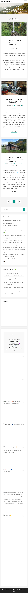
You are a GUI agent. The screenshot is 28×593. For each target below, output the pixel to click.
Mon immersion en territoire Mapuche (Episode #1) (14, 159)
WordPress (19, 589)
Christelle (17, 46)
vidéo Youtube (11, 225)
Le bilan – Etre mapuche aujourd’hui (11, 278)
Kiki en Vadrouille (7, 1)
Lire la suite (14, 73)
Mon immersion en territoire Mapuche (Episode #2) (14, 101)
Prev (8, 201)
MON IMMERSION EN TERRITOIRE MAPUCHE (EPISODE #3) (14, 42)
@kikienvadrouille (14, 339)
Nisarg (14, 591)
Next (20, 201)
